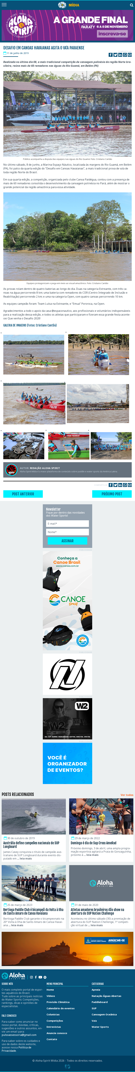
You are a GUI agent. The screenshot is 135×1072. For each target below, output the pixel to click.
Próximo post (112, 494)
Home (50, 989)
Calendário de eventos (61, 1008)
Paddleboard (100, 1002)
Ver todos (127, 795)
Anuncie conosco (57, 1033)
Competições (55, 1020)
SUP (94, 1008)
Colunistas (53, 1014)
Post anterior (23, 494)
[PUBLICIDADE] (67, 600)
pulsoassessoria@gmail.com (19, 1035)
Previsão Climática (58, 1002)
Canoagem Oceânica (104, 1014)
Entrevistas (54, 1026)
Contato (52, 1039)
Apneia (96, 989)
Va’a (94, 1020)
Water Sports (100, 1026)
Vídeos (51, 996)
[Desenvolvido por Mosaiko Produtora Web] (67, 1066)
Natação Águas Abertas (106, 996)
